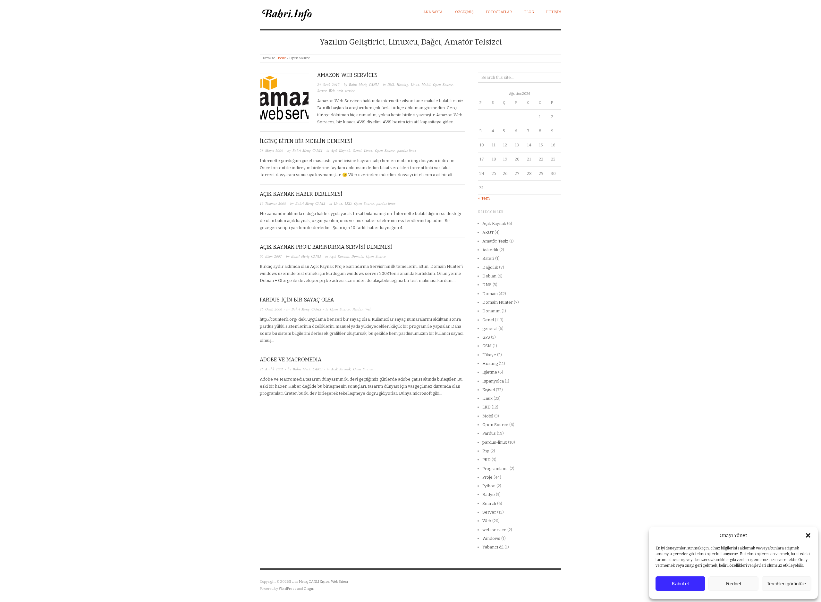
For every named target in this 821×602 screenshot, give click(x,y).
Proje (487, 477)
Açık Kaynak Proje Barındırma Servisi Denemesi (326, 247)
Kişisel (488, 389)
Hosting (402, 84)
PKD (486, 459)
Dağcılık (490, 267)
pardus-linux (406, 150)
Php (485, 451)
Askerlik (490, 249)
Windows (491, 538)
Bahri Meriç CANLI (364, 84)
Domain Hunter (497, 302)
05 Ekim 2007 (271, 256)
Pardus (357, 309)
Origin (309, 589)
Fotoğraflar (499, 12)
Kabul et (680, 583)
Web (332, 90)
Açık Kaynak (340, 150)
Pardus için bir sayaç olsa (297, 300)
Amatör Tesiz (495, 241)
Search (489, 503)
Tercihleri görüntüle (786, 583)
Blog (529, 12)
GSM (487, 345)
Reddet (733, 583)
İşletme (489, 372)
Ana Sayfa (433, 12)
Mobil (426, 84)
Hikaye (489, 354)
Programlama (495, 468)
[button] (808, 535)
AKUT (488, 232)
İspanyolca (493, 381)
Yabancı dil (493, 547)
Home (281, 58)
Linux (415, 84)
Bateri (488, 258)
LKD (348, 203)
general (489, 328)
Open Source (443, 84)
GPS (486, 337)
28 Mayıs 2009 (271, 150)
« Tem (484, 198)
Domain (357, 256)
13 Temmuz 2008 (273, 203)
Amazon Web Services (347, 75)
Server (321, 90)
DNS (390, 84)
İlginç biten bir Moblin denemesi (306, 141)
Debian (489, 276)
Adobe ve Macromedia (290, 360)
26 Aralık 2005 (272, 369)
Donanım (491, 311)
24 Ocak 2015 (328, 84)
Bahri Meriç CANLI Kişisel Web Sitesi (318, 582)
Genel (357, 150)
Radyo (488, 494)
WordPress (287, 589)
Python (488, 485)
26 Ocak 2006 (271, 309)
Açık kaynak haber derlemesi (301, 194)
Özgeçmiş (464, 12)
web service (346, 90)
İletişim (553, 12)
